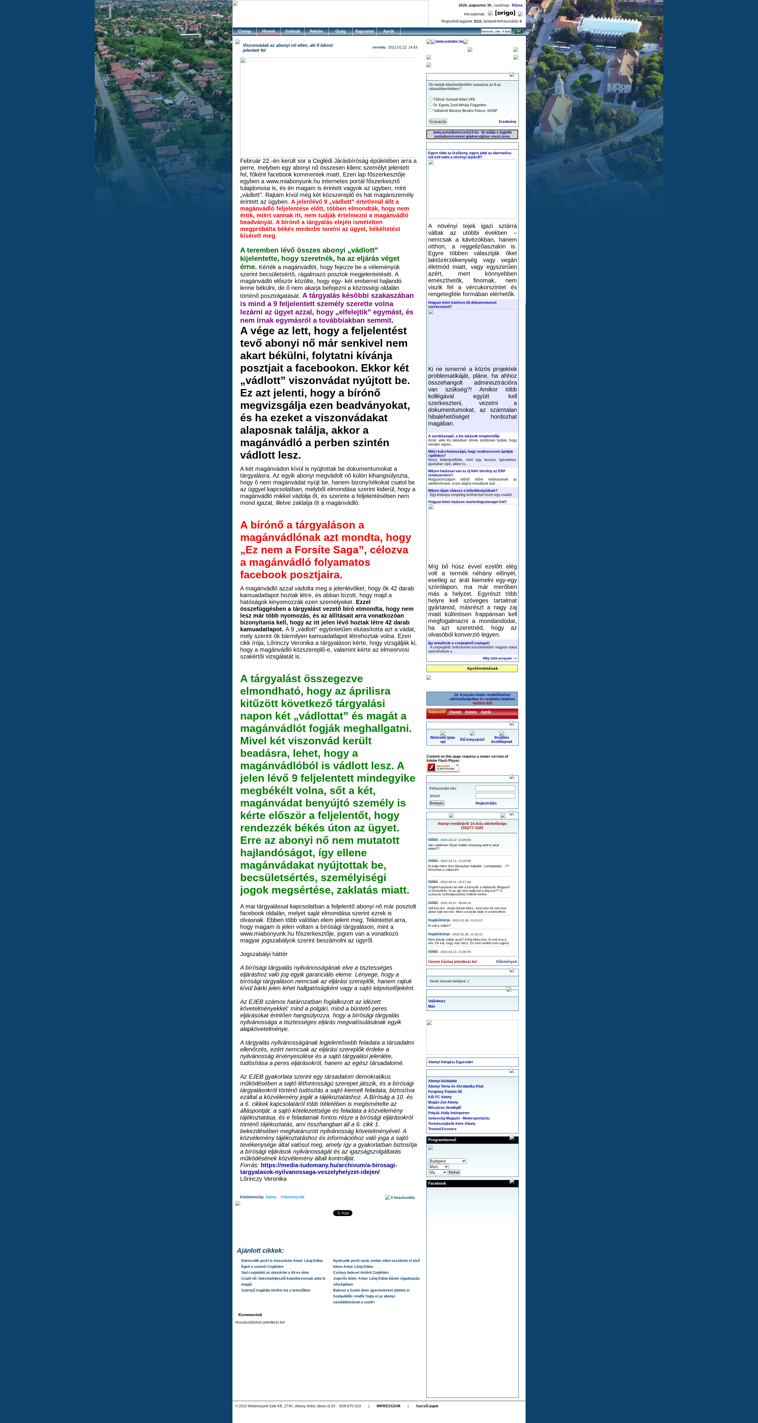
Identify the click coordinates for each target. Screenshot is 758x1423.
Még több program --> (500, 658)
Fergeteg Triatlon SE (445, 1092)
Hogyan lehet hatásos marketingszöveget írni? (467, 502)
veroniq (378, 47)
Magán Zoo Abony (443, 1102)
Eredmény (507, 122)
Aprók (388, 31)
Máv (431, 1006)
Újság (340, 31)
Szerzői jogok (427, 1406)
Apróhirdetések (482, 668)
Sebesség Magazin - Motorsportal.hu (458, 1118)
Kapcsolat (365, 31)
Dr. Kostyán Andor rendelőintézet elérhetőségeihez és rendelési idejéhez (482, 699)
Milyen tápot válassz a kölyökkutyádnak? (462, 491)
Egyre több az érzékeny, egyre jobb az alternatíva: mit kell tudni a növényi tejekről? (470, 155)
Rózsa (517, 5)
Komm (471, 712)
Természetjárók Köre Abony (452, 1124)
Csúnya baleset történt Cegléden (360, 1273)
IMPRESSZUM (388, 1406)
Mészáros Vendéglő (444, 1108)
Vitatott (455, 712)
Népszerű (437, 712)
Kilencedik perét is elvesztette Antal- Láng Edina (282, 1261)
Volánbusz (436, 1001)
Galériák (292, 31)
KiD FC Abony (440, 1097)
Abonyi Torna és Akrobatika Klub (456, 1086)
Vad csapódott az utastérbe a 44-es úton (275, 1273)
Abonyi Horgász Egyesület (450, 1062)
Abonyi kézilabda (442, 1081)
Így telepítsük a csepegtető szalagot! (459, 643)
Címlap (244, 31)
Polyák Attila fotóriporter (449, 1113)
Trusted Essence (442, 1129)
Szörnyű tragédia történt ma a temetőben (275, 1290)
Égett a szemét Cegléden (262, 1267)
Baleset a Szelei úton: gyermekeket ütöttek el (371, 1290)
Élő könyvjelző (472, 740)
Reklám (316, 31)
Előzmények (506, 962)
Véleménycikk (293, 1197)
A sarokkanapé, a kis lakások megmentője (464, 436)
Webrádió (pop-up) (443, 739)
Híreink (268, 31)
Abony (271, 1197)
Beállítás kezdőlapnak (502, 739)
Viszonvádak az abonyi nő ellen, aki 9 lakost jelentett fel (288, 48)
